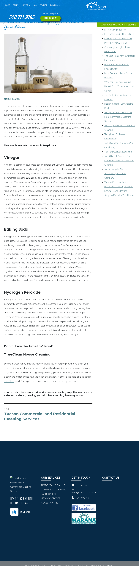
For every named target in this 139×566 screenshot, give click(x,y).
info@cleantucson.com (84, 493)
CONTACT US (110, 477)
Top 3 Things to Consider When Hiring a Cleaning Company (116, 173)
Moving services (50, 498)
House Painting (49, 502)
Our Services (50, 477)
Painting (54, 5)
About (15, 5)
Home (7, 5)
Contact (43, 5)
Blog (34, 5)
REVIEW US (25, 512)
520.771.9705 (21, 17)
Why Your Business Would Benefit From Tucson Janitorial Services (119, 86)
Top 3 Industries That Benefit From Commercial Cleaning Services (118, 117)
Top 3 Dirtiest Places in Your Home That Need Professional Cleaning (119, 160)
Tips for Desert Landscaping (118, 151)
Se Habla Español (50, 13)
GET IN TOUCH (81, 477)
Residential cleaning (53, 485)
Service (25, 5)
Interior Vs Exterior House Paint (119, 34)
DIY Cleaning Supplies (115, 29)
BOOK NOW (50, 18)
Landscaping (48, 494)
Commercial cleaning (53, 489)
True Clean (9, 381)
